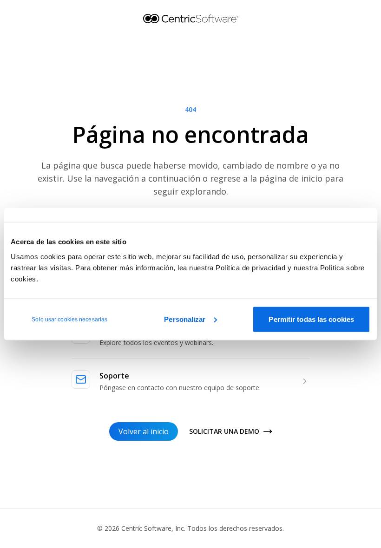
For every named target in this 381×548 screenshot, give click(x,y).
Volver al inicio (143, 431)
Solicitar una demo (224, 431)
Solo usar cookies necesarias (69, 319)
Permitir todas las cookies (311, 319)
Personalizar (184, 319)
